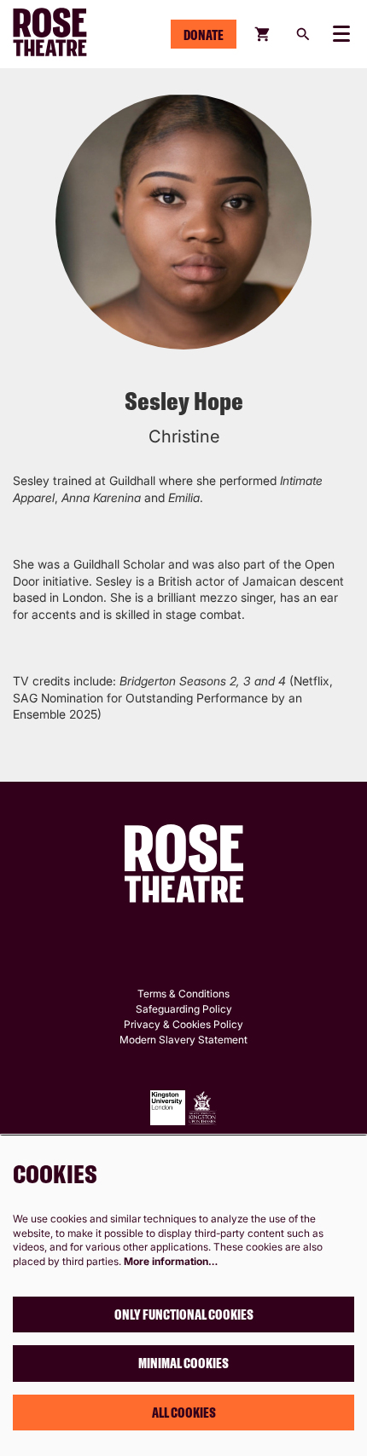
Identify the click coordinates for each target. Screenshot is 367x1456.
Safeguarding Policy (184, 1008)
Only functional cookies (183, 1314)
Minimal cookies (183, 1363)
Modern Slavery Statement (183, 1039)
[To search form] (303, 34)
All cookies (184, 1412)
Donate (204, 34)
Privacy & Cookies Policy (183, 1024)
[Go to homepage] (64, 34)
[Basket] (263, 34)
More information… (171, 1261)
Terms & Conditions (183, 993)
